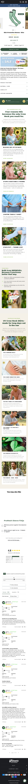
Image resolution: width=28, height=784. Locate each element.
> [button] (18, 752)
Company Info (13, 769)
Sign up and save (14, 772)
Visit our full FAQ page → (14, 540)
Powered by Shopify (14, 782)
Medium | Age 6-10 (19, 45)
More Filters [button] (14, 596)
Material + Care (5, 86)
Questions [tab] (14, 592)
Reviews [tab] (4, 592)
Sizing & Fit (3, 89)
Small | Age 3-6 (8, 45)
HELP (13, 765)
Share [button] (5, 626)
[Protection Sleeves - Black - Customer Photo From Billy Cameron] (11, 566)
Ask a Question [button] (14, 588)
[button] (23, 626)
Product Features (6, 82)
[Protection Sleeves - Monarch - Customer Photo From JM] (21, 566)
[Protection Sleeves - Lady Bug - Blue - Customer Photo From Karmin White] (7, 570)
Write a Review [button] (14, 584)
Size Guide (13, 40)
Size (14, 43)
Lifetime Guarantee (6, 93)
